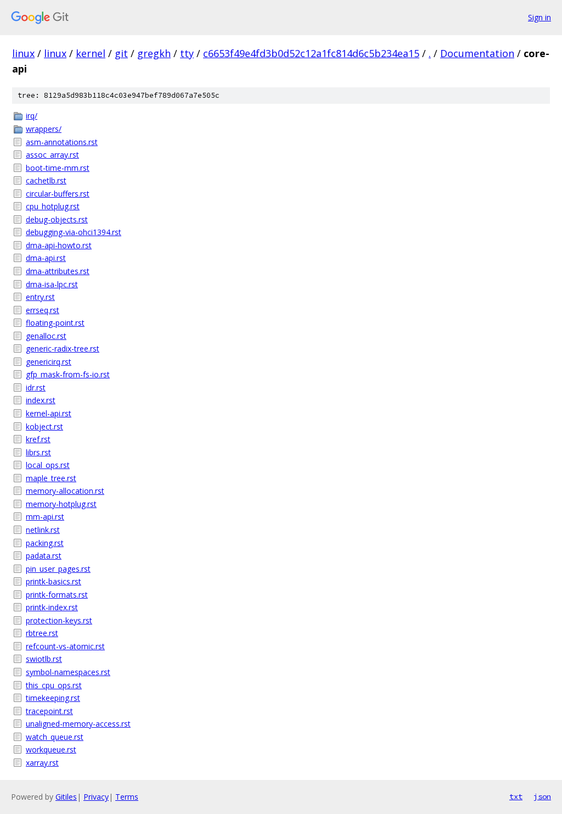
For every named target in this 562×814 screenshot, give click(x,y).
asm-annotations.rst (62, 142)
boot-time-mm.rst (57, 168)
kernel (90, 53)
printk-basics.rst (53, 581)
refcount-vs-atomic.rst (65, 646)
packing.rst (45, 543)
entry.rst (40, 297)
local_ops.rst (48, 465)
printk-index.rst (52, 607)
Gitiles (66, 796)
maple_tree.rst (51, 478)
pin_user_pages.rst (58, 569)
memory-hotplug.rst (61, 504)
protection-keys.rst (59, 620)
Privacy (96, 796)
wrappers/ (43, 129)
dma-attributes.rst (57, 271)
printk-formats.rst (57, 594)
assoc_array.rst (52, 154)
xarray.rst (42, 762)
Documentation (477, 53)
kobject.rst (44, 426)
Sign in (539, 17)
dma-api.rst (46, 258)
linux (23, 53)
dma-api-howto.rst (59, 245)
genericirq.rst (48, 361)
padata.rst (43, 555)
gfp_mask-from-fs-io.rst (68, 374)
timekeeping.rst (53, 698)
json (542, 796)
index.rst (40, 400)
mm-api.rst (45, 516)
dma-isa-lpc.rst (52, 284)
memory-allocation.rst (65, 491)
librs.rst (38, 452)
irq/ (31, 115)
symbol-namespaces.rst (68, 672)
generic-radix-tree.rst (62, 348)
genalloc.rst (46, 336)
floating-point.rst (55, 322)
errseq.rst (42, 310)
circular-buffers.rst (57, 193)
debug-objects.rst (57, 219)
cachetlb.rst (46, 180)
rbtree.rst (42, 633)
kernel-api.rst (48, 413)
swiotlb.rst (44, 659)
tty (187, 53)
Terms (126, 796)
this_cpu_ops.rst (54, 685)
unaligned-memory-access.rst (78, 723)
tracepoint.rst (49, 711)
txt (515, 796)
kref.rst (38, 439)
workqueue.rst (51, 749)
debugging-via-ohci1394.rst (73, 232)
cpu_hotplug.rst (53, 206)
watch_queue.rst (54, 737)
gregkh (154, 53)
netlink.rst (43, 530)
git (121, 53)
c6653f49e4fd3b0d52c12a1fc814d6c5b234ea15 (311, 53)
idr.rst (36, 387)
